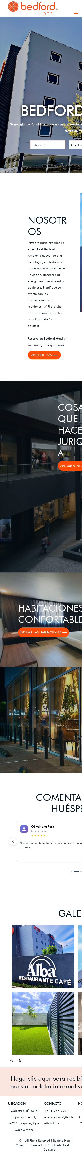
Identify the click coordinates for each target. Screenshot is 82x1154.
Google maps (24, 1130)
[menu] (76, 12)
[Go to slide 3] (81, 871)
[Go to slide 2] (76, 871)
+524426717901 (56, 1111)
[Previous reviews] (13, 842)
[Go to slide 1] (71, 871)
